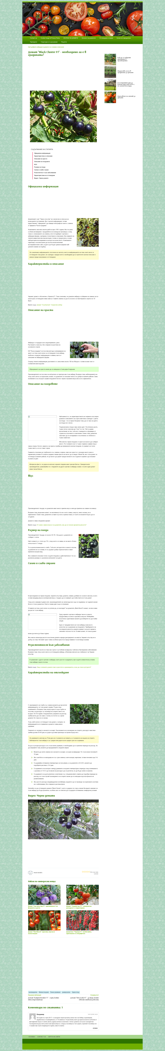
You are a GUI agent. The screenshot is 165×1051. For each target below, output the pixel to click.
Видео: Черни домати (41, 178)
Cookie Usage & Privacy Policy (50, 38)
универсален (66, 992)
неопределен (33, 992)
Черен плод (75, 992)
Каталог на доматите (89, 38)
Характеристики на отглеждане (44, 175)
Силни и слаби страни (41, 170)
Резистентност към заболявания (45, 172)
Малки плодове (44, 992)
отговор (95, 1028)
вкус (35, 164)
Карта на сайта (54, 1037)
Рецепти (64, 42)
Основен (32, 1037)
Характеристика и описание (43, 156)
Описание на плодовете (42, 161)
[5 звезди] (89, 871)
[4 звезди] (87, 871)
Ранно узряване (55, 992)
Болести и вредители (124, 38)
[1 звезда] (83, 871)
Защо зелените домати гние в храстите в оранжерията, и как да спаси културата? (64, 667)
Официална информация (42, 153)
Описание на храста (40, 159)
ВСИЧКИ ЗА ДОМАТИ (71, 38)
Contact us (33, 38)
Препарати (33, 42)
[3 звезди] (86, 871)
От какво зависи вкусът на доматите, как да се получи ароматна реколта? (61, 525)
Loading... (32, 801)
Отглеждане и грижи (106, 38)
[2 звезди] (84, 871)
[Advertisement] (63, 72)
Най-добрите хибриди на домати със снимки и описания (46, 47)
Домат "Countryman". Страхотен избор (49, 305)
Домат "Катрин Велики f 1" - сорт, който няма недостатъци (43, 999)
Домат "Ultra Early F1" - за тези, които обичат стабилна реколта (84, 999)
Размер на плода (39, 167)
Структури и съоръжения (49, 42)
